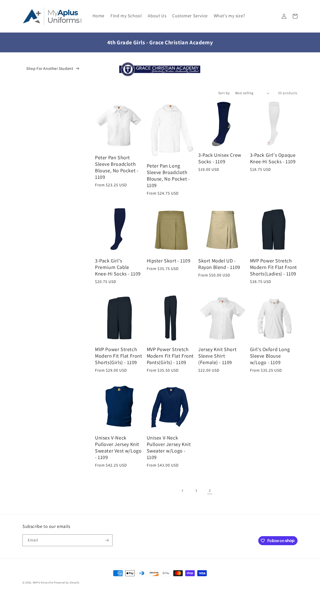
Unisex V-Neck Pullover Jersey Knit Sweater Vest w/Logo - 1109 (118, 447)
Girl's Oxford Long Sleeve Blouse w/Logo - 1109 (270, 356)
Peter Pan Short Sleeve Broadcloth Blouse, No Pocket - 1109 (116, 167)
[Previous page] (182, 490)
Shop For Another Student (49, 68)
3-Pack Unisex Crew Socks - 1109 (219, 158)
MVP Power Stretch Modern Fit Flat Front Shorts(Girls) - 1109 (118, 356)
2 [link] (210, 490)
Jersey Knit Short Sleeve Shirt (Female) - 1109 (217, 356)
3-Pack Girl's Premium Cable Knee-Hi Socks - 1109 (118, 267)
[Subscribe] (106, 540)
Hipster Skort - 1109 (168, 260)
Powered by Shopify (67, 582)
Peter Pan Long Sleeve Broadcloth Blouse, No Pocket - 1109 (168, 176)
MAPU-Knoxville (43, 582)
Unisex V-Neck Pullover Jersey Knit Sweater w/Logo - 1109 (169, 447)
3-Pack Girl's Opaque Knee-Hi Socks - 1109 (273, 158)
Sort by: (224, 93)
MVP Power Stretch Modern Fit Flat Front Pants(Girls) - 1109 (170, 356)
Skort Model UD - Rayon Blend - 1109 (219, 263)
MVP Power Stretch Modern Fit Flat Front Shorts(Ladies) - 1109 (273, 267)
